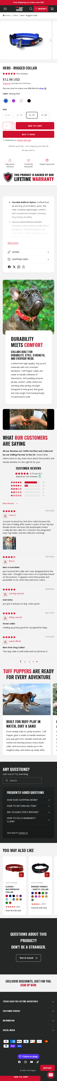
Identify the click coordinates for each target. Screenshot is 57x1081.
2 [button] (25, 661)
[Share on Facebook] (9, 266)
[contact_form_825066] (50, 1074)
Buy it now (28, 134)
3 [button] (29, 661)
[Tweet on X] (14, 266)
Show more (13, 242)
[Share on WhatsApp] (18, 266)
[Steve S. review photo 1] (9, 543)
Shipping (6, 83)
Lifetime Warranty (24, 140)
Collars (15, 15)
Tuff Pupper (31, 1070)
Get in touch (26, 957)
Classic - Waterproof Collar (13, 889)
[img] (9, 511)
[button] (4, 9)
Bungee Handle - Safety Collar (39, 888)
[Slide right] (51, 40)
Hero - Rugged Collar (28, 15)
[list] (28, 720)
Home (7, 15)
